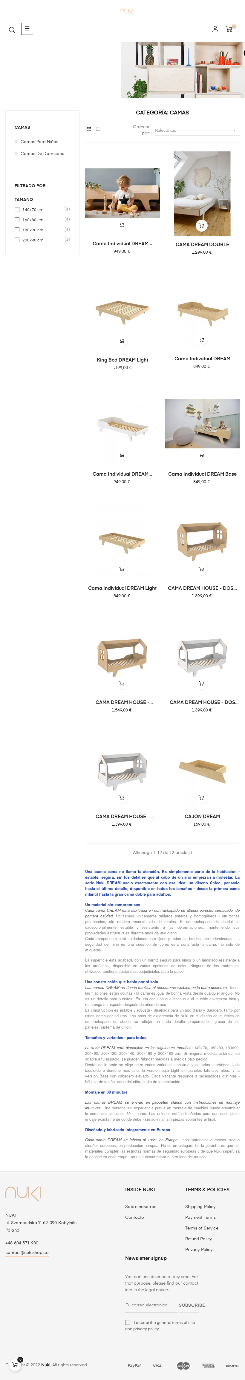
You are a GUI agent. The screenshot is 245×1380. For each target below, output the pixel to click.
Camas (22, 127)
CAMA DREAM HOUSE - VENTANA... (122, 703)
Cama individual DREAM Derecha (202, 359)
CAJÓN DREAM (202, 817)
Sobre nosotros (140, 1207)
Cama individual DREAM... (122, 244)
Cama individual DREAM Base (202, 474)
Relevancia (196, 130)
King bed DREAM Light (122, 360)
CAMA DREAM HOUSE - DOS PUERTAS (202, 703)
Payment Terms (200, 1217)
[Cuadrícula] (89, 129)
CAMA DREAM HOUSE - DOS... (202, 588)
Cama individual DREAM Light (122, 588)
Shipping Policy (200, 1207)
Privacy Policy (199, 1250)
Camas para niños (39, 142)
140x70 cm (42, 209)
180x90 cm (42, 229)
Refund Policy (198, 1239)
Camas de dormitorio (43, 154)
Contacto (134, 1217)
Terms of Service (201, 1228)
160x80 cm (42, 219)
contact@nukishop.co (27, 1253)
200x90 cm (42, 240)
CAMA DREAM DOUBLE (202, 245)
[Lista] (98, 129)
